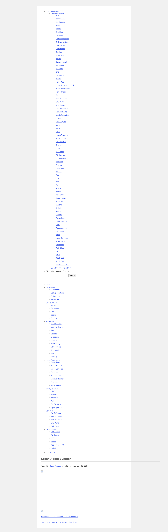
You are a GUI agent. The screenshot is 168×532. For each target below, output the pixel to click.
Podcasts (59, 162)
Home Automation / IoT (65, 85)
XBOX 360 (60, 258)
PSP (57, 185)
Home (48, 284)
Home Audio (60, 82)
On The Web (61, 142)
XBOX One (60, 261)
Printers (59, 165)
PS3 (57, 175)
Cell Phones (60, 49)
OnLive (58, 145)
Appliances (60, 22)
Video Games (61, 241)
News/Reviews (62, 135)
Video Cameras (62, 238)
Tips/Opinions (61, 221)
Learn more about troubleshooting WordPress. (59, 522)
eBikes (58, 59)
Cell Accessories (62, 39)
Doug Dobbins (55, 466)
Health (58, 78)
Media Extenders (62, 115)
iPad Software (61, 98)
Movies (58, 118)
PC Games (60, 152)
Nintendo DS (61, 138)
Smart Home (61, 198)
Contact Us (50, 452)
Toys (58, 225)
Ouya (58, 148)
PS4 (57, 178)
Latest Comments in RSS (61, 268)
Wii (57, 251)
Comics (59, 52)
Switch (58, 208)
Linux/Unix (60, 102)
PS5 (57, 181)
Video (58, 235)
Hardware (60, 75)
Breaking (59, 32)
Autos (58, 25)
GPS (57, 72)
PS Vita (58, 171)
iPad (57, 95)
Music (58, 125)
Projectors (60, 168)
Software (59, 201)
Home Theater (61, 92)
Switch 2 (59, 211)
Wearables (60, 245)
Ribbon (58, 191)
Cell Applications (62, 42)
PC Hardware (61, 155)
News (58, 132)
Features (59, 69)
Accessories (60, 19)
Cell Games (60, 45)
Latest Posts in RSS (58, 13)
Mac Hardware (62, 108)
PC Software (61, 158)
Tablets (59, 215)
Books (58, 29)
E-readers (60, 55)
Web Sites (60, 248)
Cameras (59, 35)
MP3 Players (61, 122)
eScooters (60, 65)
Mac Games (60, 105)
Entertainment (61, 62)
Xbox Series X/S (62, 264)
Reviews (59, 188)
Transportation (61, 228)
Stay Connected (52, 11)
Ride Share (60, 195)
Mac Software (61, 112)
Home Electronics (63, 88)
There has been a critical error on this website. (59, 517)
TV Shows (60, 231)
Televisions (60, 218)
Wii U (58, 255)
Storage (59, 205)
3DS (57, 15)
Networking (60, 128)
